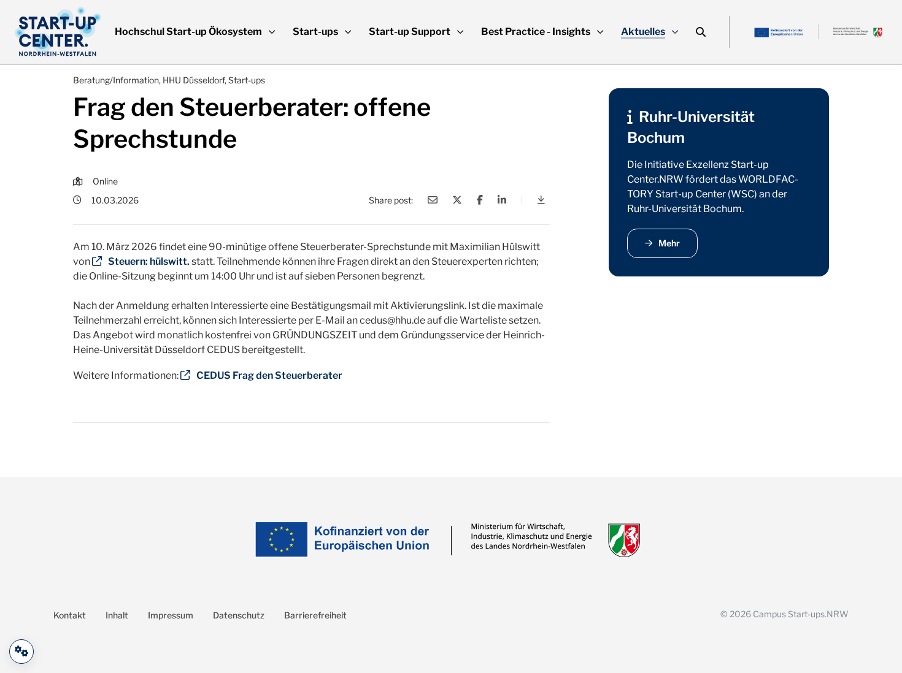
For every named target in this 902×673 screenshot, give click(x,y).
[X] (457, 200)
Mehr (669, 243)
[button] (195, 32)
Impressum (170, 615)
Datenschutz (238, 615)
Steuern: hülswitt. (149, 261)
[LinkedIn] (502, 200)
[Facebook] (480, 200)
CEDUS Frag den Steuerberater (269, 375)
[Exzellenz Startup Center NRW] (58, 31)
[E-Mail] (432, 200)
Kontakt (69, 615)
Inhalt (117, 615)
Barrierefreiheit (315, 615)
